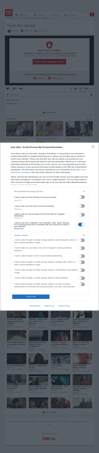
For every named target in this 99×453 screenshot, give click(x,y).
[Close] (94, 147)
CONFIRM (31, 297)
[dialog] (49, 226)
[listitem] (49, 191)
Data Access (49, 306)
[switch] (81, 197)
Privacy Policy (64, 306)
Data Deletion (34, 306)
